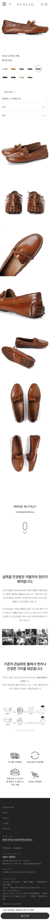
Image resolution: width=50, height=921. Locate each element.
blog (5, 813)
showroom (8, 807)
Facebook (7, 848)
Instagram (17, 848)
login (5, 823)
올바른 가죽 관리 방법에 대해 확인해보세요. (18, 839)
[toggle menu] (4, 4)
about (6, 818)
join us (6, 829)
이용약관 (33, 896)
